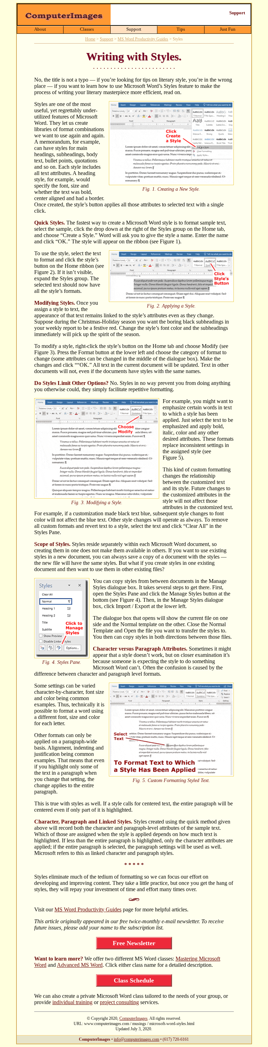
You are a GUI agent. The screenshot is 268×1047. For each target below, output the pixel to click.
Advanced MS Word (80, 965)
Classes (87, 29)
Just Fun (228, 29)
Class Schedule (134, 980)
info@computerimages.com (136, 1039)
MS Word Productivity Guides (143, 39)
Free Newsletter (134, 943)
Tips (181, 29)
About (40, 29)
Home (90, 39)
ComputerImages (133, 1018)
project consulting (119, 1002)
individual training (72, 1002)
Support (133, 29)
